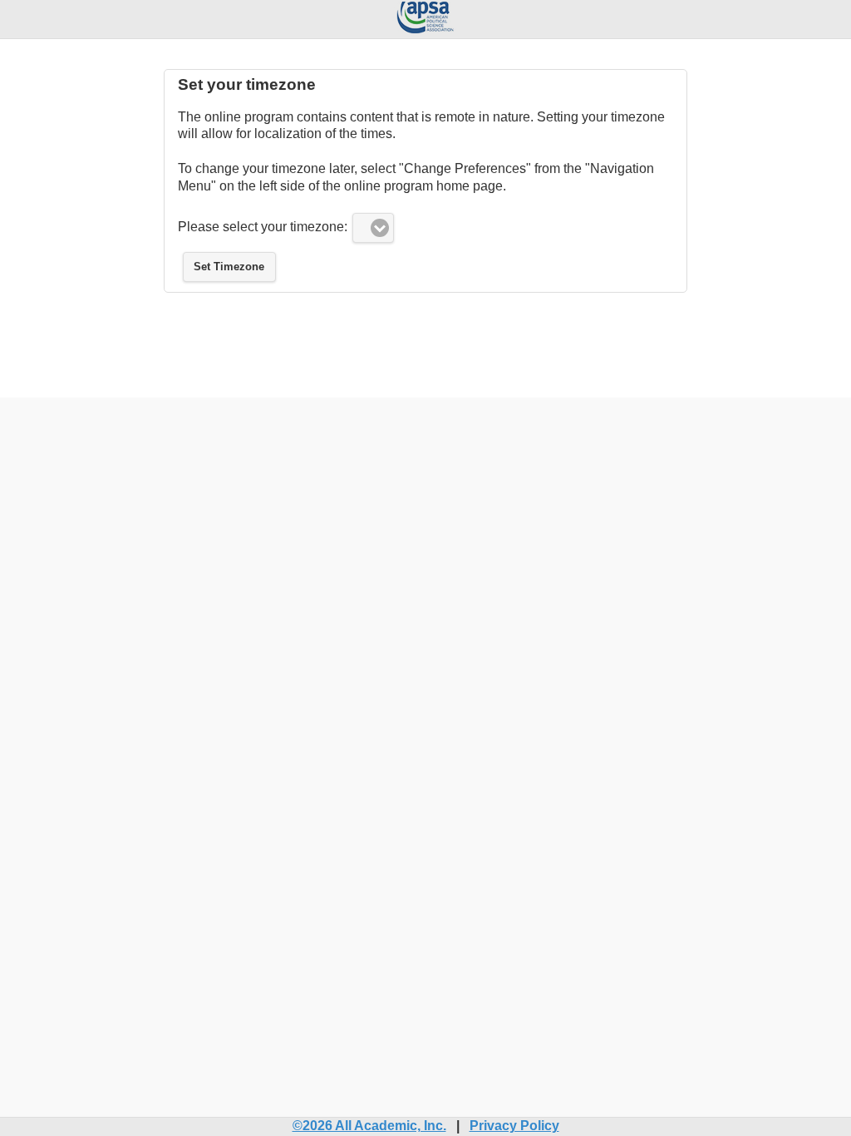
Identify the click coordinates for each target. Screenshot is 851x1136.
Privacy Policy (514, 1126)
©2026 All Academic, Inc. (369, 1126)
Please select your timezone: (262, 227)
